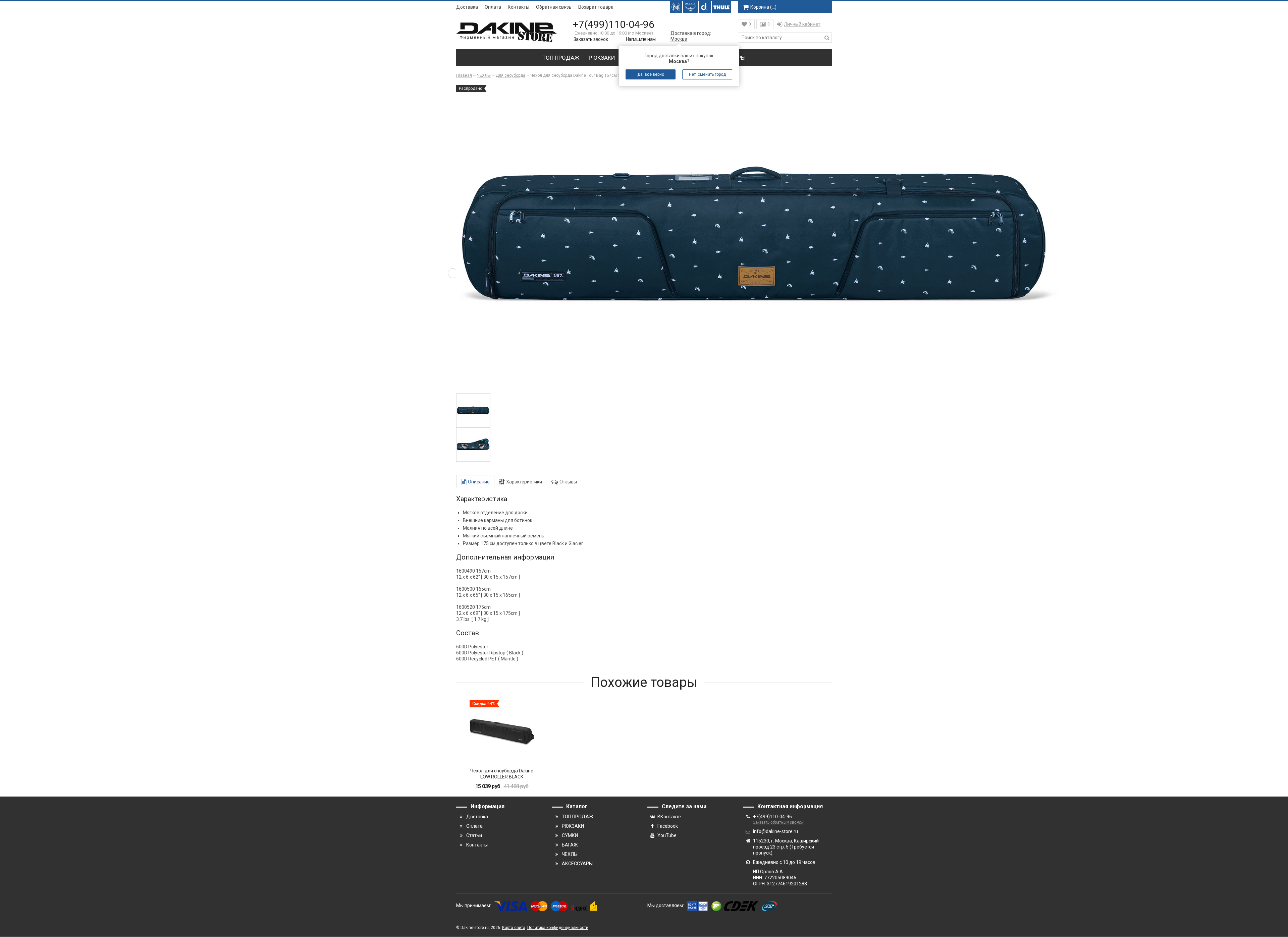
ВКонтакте (669, 816)
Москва (678, 39)
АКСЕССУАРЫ (577, 863)
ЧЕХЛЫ (570, 854)
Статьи (474, 835)
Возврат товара (595, 7)
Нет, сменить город (707, 74)
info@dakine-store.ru (775, 831)
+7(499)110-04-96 (613, 24)
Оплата (493, 7)
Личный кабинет (802, 24)
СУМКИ (570, 835)
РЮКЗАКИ (602, 57)
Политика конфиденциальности (557, 927)
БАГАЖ (570, 844)
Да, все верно (650, 74)
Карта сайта (513, 927)
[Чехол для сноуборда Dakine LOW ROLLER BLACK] (502, 732)
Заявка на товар (724, 178)
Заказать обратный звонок (778, 822)
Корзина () (763, 7)
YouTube (667, 835)
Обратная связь (554, 7)
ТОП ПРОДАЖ (560, 57)
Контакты (518, 7)
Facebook (667, 826)
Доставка (467, 7)
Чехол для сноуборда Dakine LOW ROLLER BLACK (501, 773)
